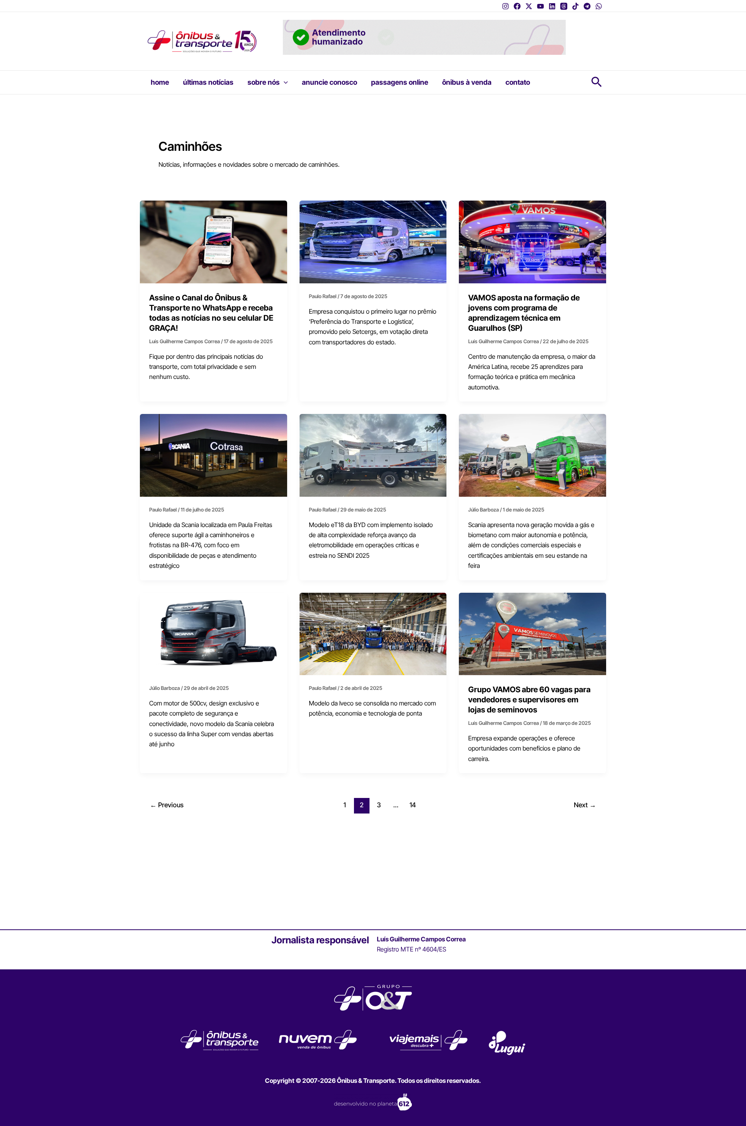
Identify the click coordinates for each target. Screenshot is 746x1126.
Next (585, 805)
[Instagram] (505, 6)
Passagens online (399, 82)
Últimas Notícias (208, 82)
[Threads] (563, 6)
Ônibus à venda (467, 82)
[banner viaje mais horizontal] (424, 36)
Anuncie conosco (329, 82)
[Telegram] (587, 6)
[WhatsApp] (598, 6)
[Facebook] (517, 6)
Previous (166, 805)
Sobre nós (264, 82)
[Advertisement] (373, 869)
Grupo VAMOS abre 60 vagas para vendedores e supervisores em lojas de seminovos (529, 699)
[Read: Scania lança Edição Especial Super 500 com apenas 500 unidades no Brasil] (213, 633)
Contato (517, 82)
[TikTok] (575, 6)
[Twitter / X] (528, 6)
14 (413, 805)
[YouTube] (540, 6)
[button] (284, 82)
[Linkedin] (552, 6)
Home (160, 82)
